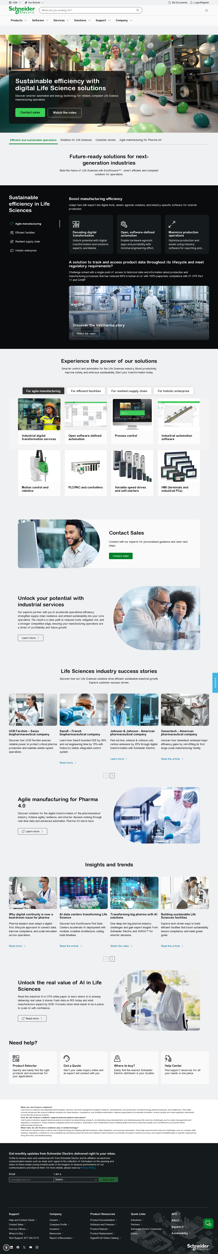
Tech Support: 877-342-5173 (24, 1238)
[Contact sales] (30, 112)
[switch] (6, 1247)
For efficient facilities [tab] (86, 391)
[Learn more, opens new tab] (119, 759)
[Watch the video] (65, 112)
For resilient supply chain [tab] (129, 391)
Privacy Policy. (88, 1167)
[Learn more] (30, 638)
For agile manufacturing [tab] (43, 391)
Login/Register (201, 2)
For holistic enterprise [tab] (173, 391)
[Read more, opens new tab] (68, 762)
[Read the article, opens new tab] (172, 759)
